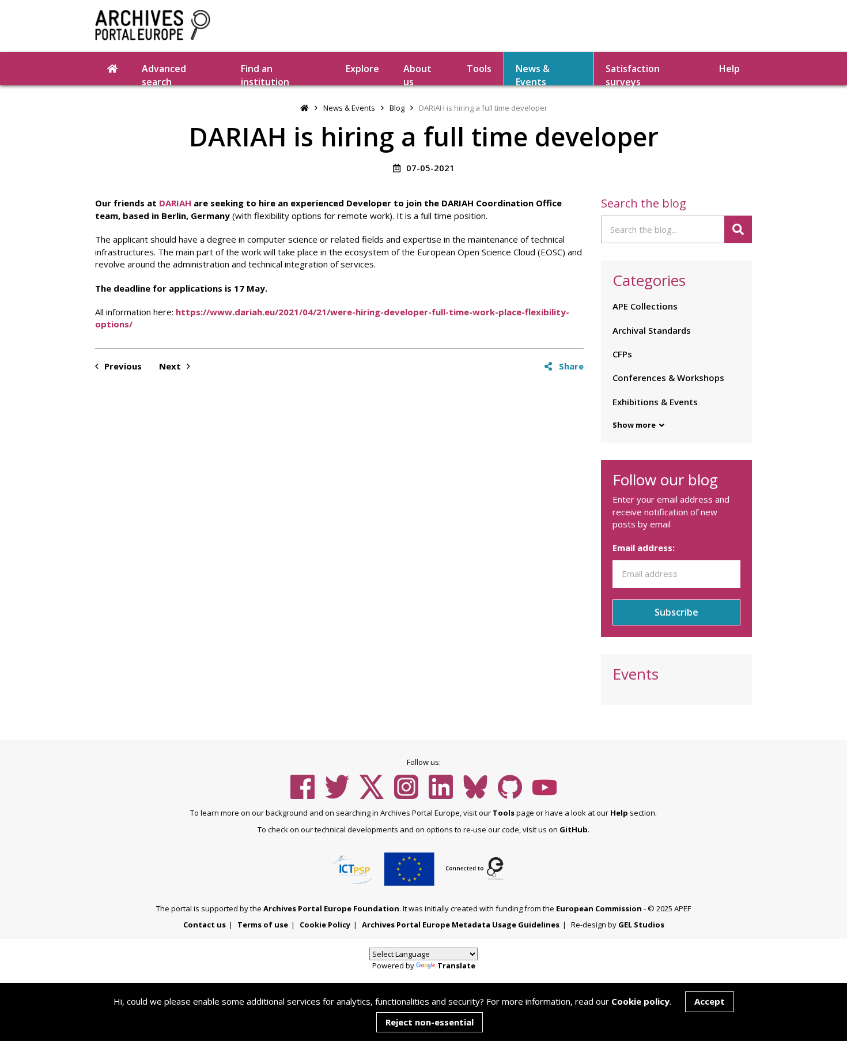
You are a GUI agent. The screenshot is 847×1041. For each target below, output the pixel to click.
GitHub (573, 829)
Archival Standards (651, 330)
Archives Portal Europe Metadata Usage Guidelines (460, 924)
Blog (397, 108)
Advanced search (164, 73)
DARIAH (175, 203)
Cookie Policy (325, 924)
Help (619, 813)
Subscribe (676, 612)
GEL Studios (641, 924)
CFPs (622, 354)
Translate (456, 965)
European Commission (599, 908)
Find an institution (265, 73)
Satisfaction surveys (633, 73)
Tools (479, 68)
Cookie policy (640, 1001)
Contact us (204, 924)
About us (417, 73)
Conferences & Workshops (668, 377)
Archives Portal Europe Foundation (331, 908)
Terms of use (262, 924)
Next (171, 366)
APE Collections (645, 306)
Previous (122, 366)
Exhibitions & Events (655, 402)
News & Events (533, 73)
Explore (362, 68)
